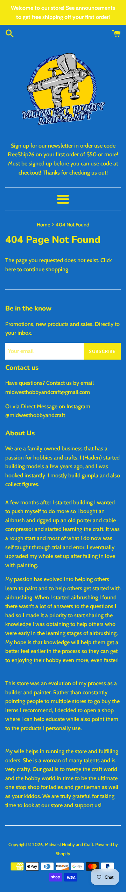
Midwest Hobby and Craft (69, 844)
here (10, 269)
